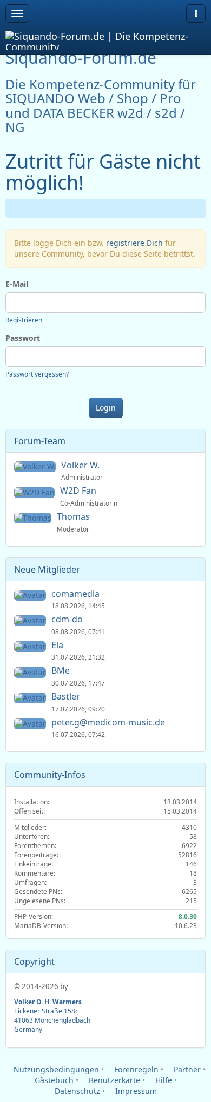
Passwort (22, 338)
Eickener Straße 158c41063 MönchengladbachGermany (52, 1015)
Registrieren (23, 319)
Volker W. (81, 465)
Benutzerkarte (113, 1080)
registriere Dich (134, 243)
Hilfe (162, 1080)
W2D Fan (79, 490)
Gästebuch (53, 1080)
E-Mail (16, 284)
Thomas (74, 516)
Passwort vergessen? (37, 373)
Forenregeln (135, 1069)
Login (106, 407)
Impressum (135, 1091)
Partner (186, 1069)
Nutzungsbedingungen (55, 1069)
